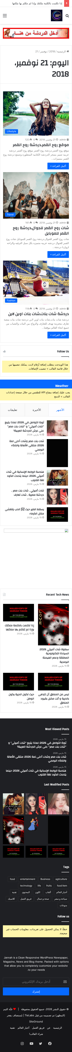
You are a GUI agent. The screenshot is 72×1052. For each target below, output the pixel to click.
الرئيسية (62, 51)
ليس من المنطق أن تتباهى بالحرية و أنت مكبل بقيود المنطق (53, 698)
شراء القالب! (36, 1033)
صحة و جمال (43, 898)
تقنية (14, 892)
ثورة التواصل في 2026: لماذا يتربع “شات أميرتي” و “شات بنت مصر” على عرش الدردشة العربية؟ (24, 426)
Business (45, 879)
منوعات (63, 905)
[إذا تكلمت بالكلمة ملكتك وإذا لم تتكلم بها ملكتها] (18, 612)
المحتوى (26, 892)
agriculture (61, 879)
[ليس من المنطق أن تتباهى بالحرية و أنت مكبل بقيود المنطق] (53, 681)
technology (26, 885)
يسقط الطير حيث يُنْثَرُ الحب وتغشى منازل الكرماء (24, 511)
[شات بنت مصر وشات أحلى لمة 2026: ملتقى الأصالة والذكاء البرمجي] (57, 453)
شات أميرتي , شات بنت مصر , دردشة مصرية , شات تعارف (28, 492)
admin (63, 139)
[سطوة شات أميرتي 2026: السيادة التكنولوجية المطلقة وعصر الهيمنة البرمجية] (53, 624)
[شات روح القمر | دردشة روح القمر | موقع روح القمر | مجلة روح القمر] (56, 15)
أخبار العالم (61, 892)
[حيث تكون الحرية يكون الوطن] (18, 681)
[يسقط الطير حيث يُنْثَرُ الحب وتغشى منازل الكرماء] (57, 514)
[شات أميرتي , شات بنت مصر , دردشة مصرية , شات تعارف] (57, 497)
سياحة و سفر (60, 898)
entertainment (27, 879)
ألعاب (48, 892)
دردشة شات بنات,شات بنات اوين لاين (38, 313)
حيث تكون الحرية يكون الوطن (21, 696)
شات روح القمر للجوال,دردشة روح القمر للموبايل (41, 230)
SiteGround (36, 1021)
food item (62, 885)
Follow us (63, 916)
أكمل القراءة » (58, 165)
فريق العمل (25, 898)
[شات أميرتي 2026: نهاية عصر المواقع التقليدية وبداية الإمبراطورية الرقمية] (36, 823)
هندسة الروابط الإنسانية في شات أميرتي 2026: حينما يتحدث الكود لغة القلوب (25, 476)
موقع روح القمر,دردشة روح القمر (41, 144)
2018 (52, 51)
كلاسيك (11, 898)
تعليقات (12, 410)
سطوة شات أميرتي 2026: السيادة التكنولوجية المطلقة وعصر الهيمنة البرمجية (54, 656)
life (39, 885)
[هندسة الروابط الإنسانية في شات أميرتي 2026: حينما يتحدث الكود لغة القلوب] (57, 478)
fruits (49, 885)
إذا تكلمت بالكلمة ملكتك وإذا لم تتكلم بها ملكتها (37, 3)
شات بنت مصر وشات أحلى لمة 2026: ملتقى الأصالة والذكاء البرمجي (26, 445)
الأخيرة (37, 410)
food (12, 879)
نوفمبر (43, 51)
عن (48, 1027)
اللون (37, 892)
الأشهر (60, 410)
